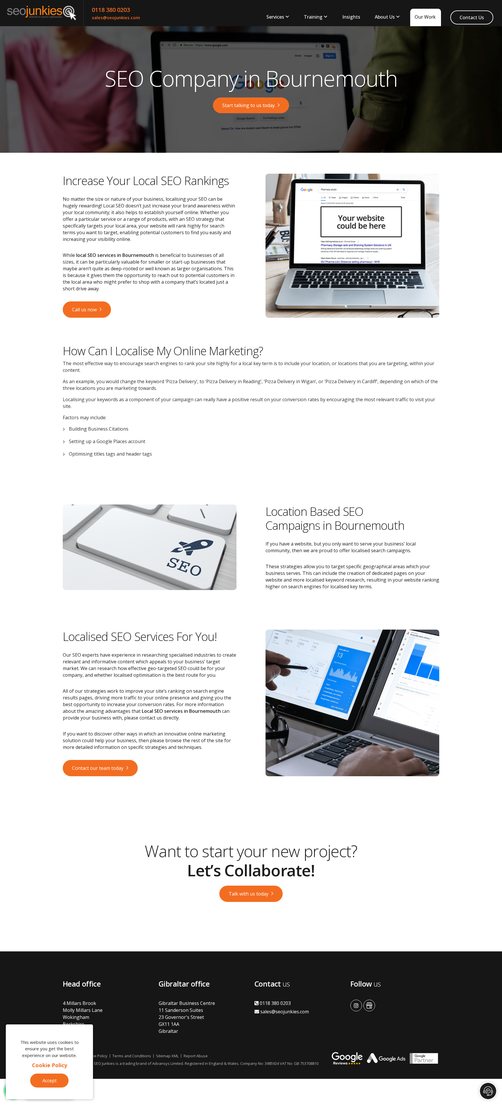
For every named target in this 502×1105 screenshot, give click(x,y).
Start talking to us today (248, 105)
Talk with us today (248, 894)
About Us (385, 17)
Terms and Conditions (131, 1055)
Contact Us (472, 17)
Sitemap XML (167, 1055)
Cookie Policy (49, 1065)
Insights (351, 17)
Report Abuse (196, 1055)
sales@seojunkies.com (116, 17)
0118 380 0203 (111, 10)
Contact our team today (97, 768)
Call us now (84, 309)
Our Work (425, 17)
